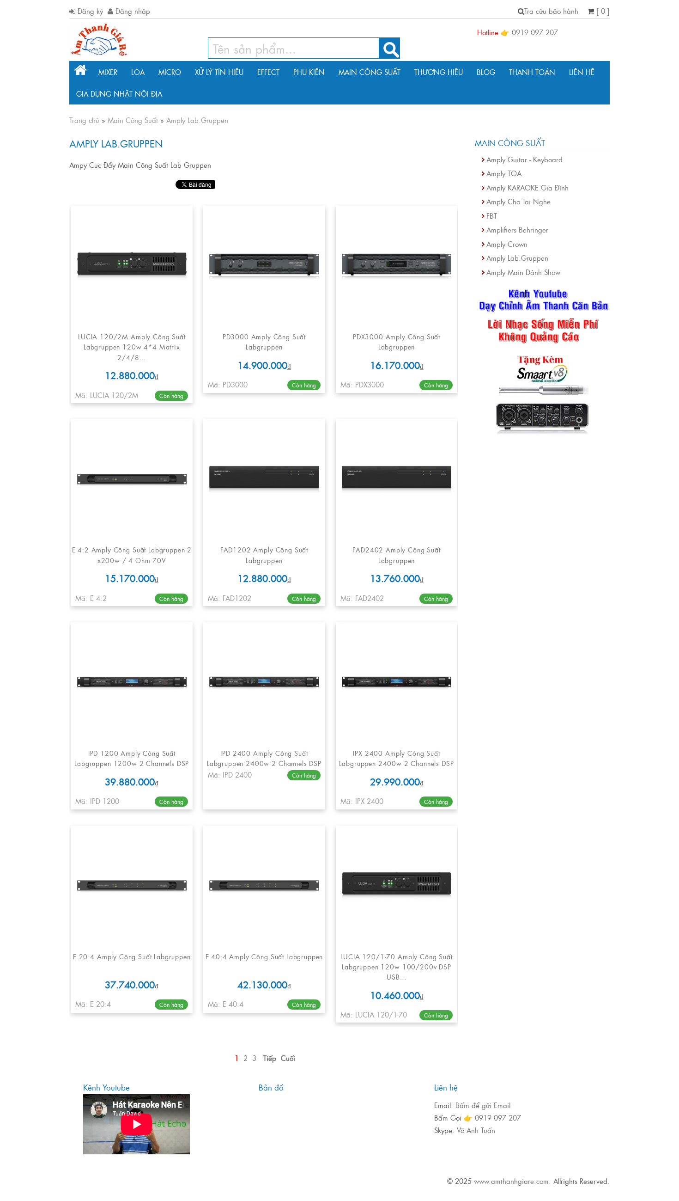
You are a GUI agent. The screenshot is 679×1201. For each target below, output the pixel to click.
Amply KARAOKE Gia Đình (527, 187)
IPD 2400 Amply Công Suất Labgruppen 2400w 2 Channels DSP (264, 758)
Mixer (107, 72)
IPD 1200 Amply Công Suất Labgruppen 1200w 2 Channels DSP (131, 758)
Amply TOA (503, 173)
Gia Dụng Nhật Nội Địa (119, 93)
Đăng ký (89, 11)
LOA (138, 72)
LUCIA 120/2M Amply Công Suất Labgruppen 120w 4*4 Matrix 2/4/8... (132, 346)
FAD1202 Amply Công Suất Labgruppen (264, 554)
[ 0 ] (602, 11)
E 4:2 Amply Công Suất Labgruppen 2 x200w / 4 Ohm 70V (132, 554)
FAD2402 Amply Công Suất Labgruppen (396, 554)
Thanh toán (532, 72)
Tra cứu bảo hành (551, 11)
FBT (491, 215)
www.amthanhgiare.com (511, 1181)
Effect (268, 72)
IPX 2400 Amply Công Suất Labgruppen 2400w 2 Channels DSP (396, 758)
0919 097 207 (535, 32)
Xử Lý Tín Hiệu (219, 72)
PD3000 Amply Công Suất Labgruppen (264, 341)
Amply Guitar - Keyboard (524, 159)
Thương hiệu (438, 72)
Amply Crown (506, 244)
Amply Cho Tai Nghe (518, 201)
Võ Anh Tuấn (476, 1130)
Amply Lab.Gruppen (517, 257)
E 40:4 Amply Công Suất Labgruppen (264, 956)
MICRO (169, 72)
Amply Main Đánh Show (523, 272)
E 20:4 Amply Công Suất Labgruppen (132, 956)
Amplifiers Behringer (517, 229)
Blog (486, 72)
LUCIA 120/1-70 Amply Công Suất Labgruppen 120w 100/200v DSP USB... (396, 966)
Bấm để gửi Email (482, 1105)
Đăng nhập (131, 11)
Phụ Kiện (309, 72)
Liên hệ (581, 72)
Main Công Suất (369, 72)
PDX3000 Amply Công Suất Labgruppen (396, 341)
